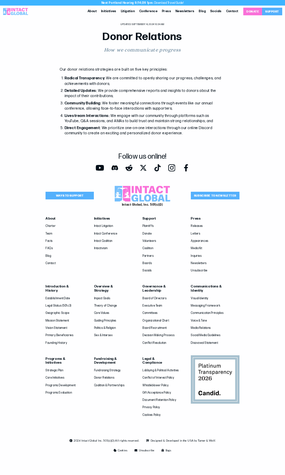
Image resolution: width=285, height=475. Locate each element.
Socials (216, 11)
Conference (148, 11)
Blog (202, 11)
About (92, 11)
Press (166, 11)
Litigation (128, 11)
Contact (232, 11)
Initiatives (108, 11)
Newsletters (185, 11)
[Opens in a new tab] (100, 168)
